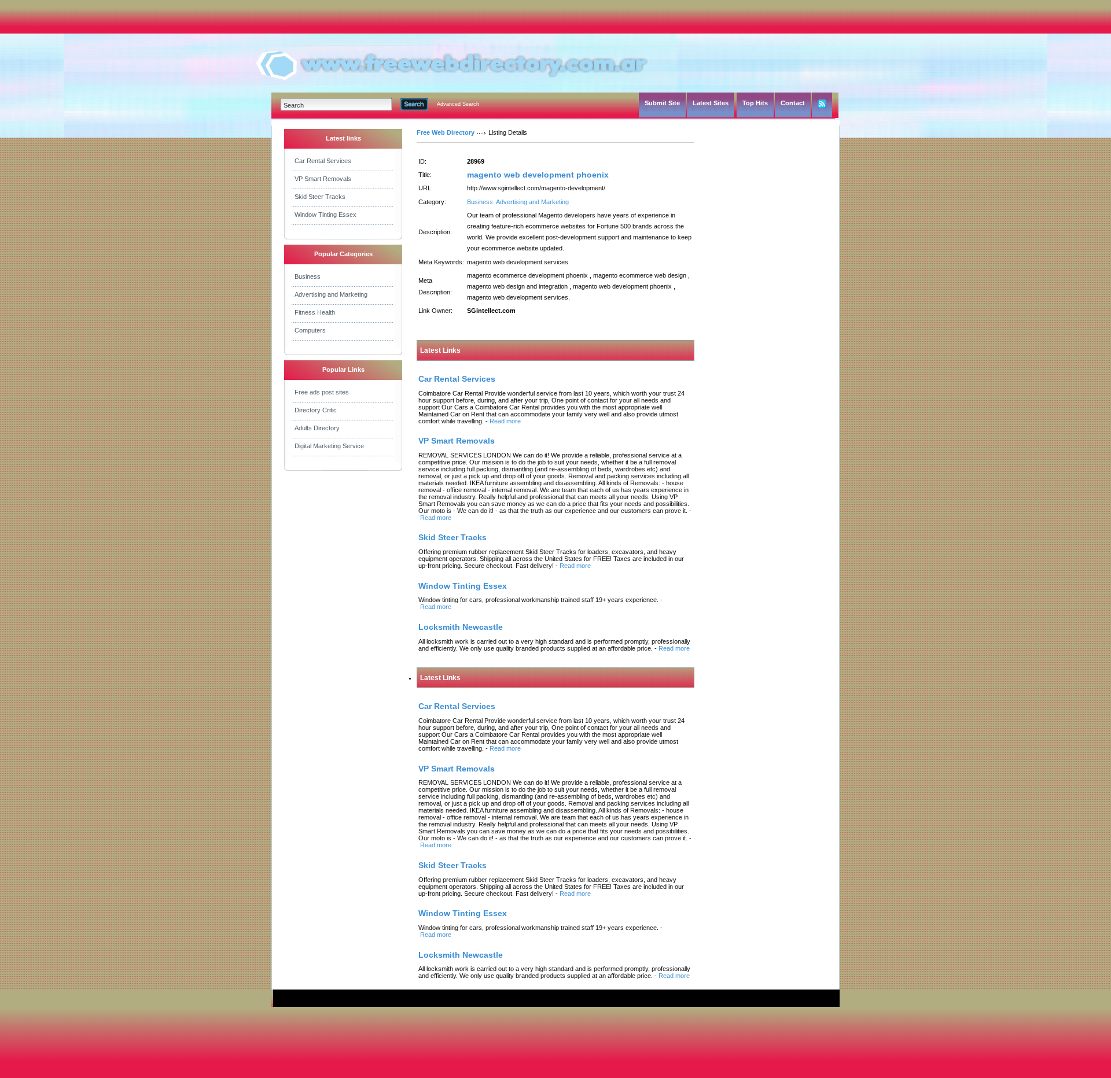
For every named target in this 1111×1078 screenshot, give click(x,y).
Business (308, 276)
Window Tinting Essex (325, 214)
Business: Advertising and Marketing (518, 201)
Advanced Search (458, 104)
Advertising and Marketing (331, 294)
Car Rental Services (323, 160)
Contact (793, 102)
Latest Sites (711, 102)
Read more (505, 421)
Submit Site (662, 102)
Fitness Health (315, 312)
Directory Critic (316, 410)
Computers (310, 330)
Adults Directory (317, 427)
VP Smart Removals (323, 178)
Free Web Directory (445, 132)
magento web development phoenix (538, 174)
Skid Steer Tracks (320, 196)
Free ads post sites (322, 392)
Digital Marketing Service (329, 445)
